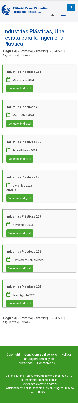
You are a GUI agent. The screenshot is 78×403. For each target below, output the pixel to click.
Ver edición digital (19, 88)
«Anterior (40, 51)
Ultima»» (26, 55)
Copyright (13, 354)
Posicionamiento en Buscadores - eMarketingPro (34, 388)
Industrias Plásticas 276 (23, 251)
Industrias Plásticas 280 (23, 107)
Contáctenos (46, 363)
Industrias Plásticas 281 (23, 72)
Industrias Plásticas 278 (23, 177)
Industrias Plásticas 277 (23, 216)
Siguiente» (10, 55)
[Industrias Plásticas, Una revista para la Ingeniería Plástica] (25, 9)
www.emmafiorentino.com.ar (40, 384)
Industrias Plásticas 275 (23, 287)
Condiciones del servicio (40, 354)
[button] (53, 14)
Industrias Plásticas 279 (23, 142)
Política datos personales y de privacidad (45, 359)
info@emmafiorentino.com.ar (39, 379)
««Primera (25, 51)
